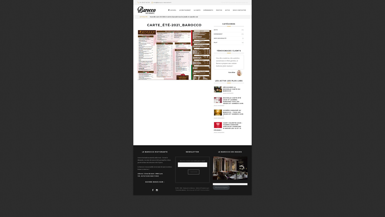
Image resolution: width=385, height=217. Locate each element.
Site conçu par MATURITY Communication (198, 190)
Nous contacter (239, 10)
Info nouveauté (220, 38)
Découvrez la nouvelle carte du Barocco (231, 89)
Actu (216, 30)
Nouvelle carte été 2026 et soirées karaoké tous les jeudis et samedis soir (174, 17)
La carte (197, 10)
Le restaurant (185, 10)
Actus (227, 10)
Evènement (218, 34)
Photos (219, 10)
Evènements (208, 10)
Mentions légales (221, 187)
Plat (215, 42)
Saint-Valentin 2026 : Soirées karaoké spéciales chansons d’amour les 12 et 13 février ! (228, 126)
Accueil (173, 10)
